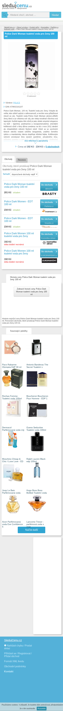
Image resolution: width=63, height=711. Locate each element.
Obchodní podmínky (15, 666)
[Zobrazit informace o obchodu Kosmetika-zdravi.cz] (49, 243)
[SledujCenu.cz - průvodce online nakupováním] (21, 6)
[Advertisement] (46, 584)
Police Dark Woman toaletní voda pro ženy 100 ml (19, 185)
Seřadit (6, 174)
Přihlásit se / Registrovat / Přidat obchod (18, 655)
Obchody (8, 159)
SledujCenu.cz (9, 27)
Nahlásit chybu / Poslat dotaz (18, 647)
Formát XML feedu (14, 661)
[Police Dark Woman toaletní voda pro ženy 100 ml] (31, 89)
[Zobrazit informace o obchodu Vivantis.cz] (49, 227)
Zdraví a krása (22, 27)
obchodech (52, 146)
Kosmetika (45, 27)
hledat (55, 15)
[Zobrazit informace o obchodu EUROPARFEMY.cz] (49, 261)
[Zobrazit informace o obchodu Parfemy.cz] (49, 211)
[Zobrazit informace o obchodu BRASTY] (49, 194)
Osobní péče (34, 27)
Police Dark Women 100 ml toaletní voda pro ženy (19, 234)
